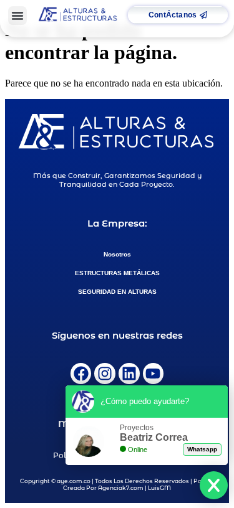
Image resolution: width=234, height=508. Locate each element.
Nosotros (117, 254)
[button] (17, 15)
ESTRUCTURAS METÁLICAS (117, 273)
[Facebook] (81, 373)
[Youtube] (153, 373)
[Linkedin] (129, 373)
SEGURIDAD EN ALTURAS (117, 291)
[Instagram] (104, 373)
